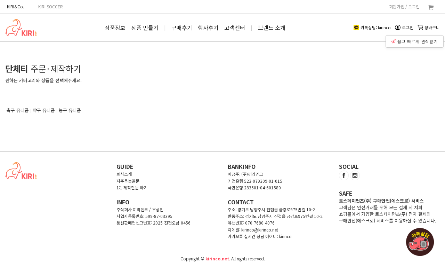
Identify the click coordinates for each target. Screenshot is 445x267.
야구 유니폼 (44, 110)
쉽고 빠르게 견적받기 (417, 41)
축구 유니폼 (18, 110)
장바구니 (432, 27)
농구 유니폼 (70, 110)
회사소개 (124, 174)
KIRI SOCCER (50, 6)
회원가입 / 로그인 (404, 6)
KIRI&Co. (15, 6)
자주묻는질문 (127, 181)
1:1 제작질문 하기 (131, 187)
